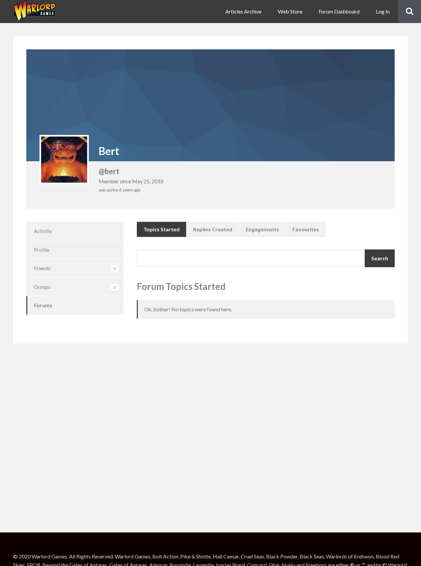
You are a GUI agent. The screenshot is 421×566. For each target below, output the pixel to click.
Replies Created (212, 229)
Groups (75, 287)
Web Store (290, 11)
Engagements (262, 229)
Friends (75, 268)
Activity (43, 231)
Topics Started (161, 229)
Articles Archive (243, 11)
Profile (41, 249)
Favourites (305, 229)
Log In (383, 11)
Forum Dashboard (339, 11)
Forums (43, 305)
